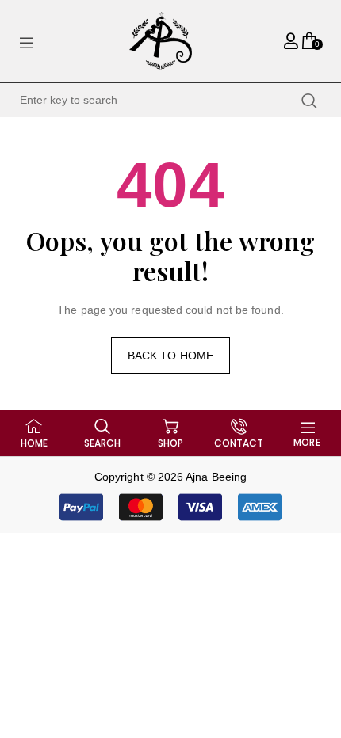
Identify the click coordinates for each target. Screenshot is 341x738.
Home (34, 443)
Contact (239, 443)
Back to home (170, 355)
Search (102, 443)
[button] (170, 507)
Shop (170, 443)
